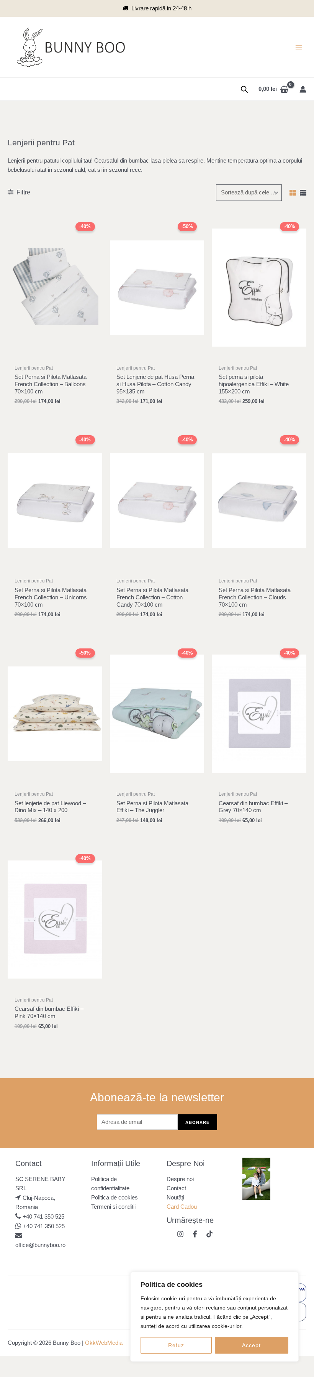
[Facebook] (194, 1234)
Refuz (176, 1345)
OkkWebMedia (104, 1343)
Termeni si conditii (113, 1207)
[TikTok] (209, 1234)
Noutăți (175, 1197)
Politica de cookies (114, 1197)
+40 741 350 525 (43, 1217)
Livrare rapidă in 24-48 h (161, 8)
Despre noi (180, 1179)
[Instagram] (180, 1234)
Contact (176, 1188)
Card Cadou (182, 1207)
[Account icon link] (302, 89)
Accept (251, 1345)
